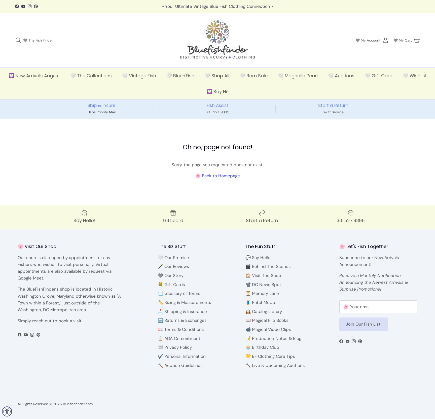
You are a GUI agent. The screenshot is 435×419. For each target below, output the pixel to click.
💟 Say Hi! (218, 91)
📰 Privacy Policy (175, 347)
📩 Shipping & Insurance (182, 311)
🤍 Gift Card (378, 76)
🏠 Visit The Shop (263, 275)
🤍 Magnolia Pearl (298, 76)
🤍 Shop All (217, 76)
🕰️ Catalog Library (263, 311)
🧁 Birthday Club (262, 347)
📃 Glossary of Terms (179, 293)
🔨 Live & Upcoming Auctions (275, 365)
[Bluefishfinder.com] (217, 40)
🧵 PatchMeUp (260, 302)
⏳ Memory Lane (262, 293)
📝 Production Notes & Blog (273, 338)
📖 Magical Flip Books (266, 320)
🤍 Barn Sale (254, 76)
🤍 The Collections (91, 76)
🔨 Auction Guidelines (180, 365)
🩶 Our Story (171, 275)
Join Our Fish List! (364, 324)
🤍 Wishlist (415, 76)
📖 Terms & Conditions (181, 329)
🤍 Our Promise (173, 257)
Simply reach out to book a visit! (50, 321)
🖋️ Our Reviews (173, 266)
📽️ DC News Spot (263, 284)
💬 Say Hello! (258, 257)
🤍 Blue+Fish (180, 76)
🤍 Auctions (341, 76)
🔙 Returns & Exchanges (182, 320)
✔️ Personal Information (182, 356)
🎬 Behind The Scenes (268, 266)
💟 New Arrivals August (34, 76)
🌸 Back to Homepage (217, 176)
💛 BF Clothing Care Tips (270, 356)
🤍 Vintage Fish (139, 76)
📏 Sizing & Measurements (184, 302)
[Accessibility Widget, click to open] (7, 411)
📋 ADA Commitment (179, 338)
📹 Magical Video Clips (268, 329)
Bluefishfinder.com (78, 404)
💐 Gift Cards (171, 284)
